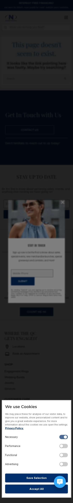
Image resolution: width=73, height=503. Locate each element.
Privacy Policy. (14, 428)
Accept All (36, 489)
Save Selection (36, 478)
